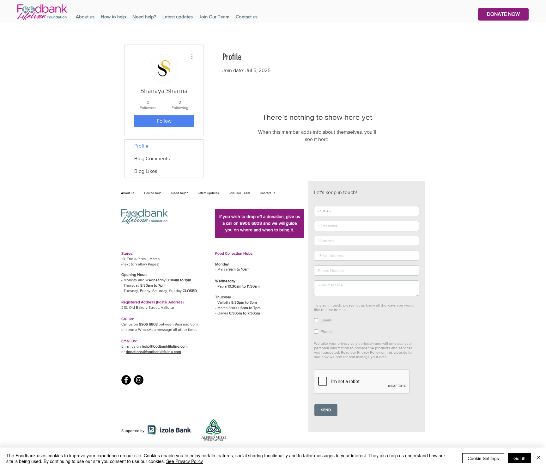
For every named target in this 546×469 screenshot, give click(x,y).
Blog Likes (145, 171)
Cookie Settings (483, 458)
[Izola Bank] (169, 430)
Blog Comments (152, 158)
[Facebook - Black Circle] (126, 380)
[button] (503, 14)
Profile (141, 146)
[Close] (538, 458)
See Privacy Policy (184, 461)
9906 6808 (251, 223)
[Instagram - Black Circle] (138, 380)
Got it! (519, 458)
